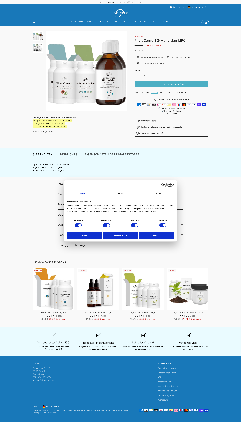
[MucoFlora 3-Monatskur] (143, 289)
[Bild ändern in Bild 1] (38, 36)
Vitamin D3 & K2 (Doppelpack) (98, 313)
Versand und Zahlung (167, 390)
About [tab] (158, 193)
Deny (84, 235)
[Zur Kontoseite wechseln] (201, 21)
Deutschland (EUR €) (199, 7)
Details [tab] (120, 193)
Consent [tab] (83, 193)
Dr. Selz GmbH (56, 410)
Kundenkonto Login (166, 372)
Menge (138, 70)
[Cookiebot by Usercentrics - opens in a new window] (163, 185)
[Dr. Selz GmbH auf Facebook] (171, 7)
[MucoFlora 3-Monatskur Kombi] (187, 289)
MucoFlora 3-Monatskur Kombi (187, 313)
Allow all (156, 235)
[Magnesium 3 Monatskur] (53, 289)
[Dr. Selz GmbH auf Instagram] (174, 7)
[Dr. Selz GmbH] (120, 13)
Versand (154, 92)
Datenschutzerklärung (167, 386)
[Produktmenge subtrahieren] (137, 75)
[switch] (106, 225)
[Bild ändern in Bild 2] (38, 48)
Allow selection (120, 235)
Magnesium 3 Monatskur (53, 313)
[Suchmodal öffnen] (34, 21)
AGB (159, 377)
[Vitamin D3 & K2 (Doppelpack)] (98, 289)
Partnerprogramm (165, 395)
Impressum (162, 400)
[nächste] (140, 2)
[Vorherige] (100, 2)
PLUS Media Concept (48, 413)
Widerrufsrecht (164, 381)
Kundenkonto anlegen (167, 368)
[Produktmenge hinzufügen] (144, 75)
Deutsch (181, 7)
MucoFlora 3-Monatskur (142, 313)
